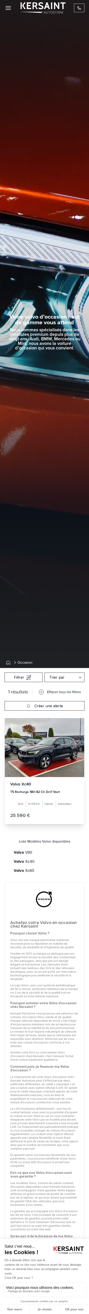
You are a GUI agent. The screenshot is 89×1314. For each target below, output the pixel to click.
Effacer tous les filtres (64, 692)
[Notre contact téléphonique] (79, 8)
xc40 (24, 861)
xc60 (24, 870)
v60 (23, 852)
